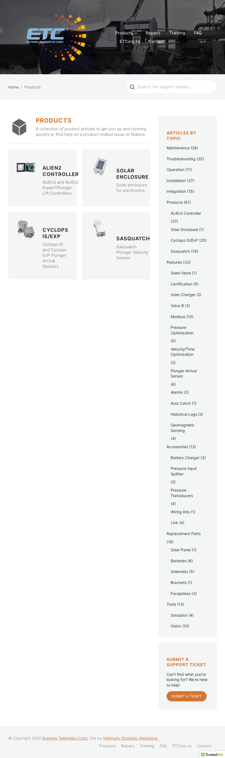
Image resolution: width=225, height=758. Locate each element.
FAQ (198, 32)
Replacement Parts (184, 533)
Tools (171, 604)
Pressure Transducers (182, 493)
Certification (181, 284)
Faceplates (180, 593)
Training (177, 32)
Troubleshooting (181, 158)
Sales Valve (181, 273)
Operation (175, 169)
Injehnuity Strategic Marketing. (130, 738)
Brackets (179, 582)
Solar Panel (181, 549)
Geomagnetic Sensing (183, 428)
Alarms (177, 392)
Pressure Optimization (182, 330)
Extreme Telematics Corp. (65, 738)
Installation (176, 180)
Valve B (177, 305)
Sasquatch (180, 251)
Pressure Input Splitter (184, 471)
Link (174, 522)
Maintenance (178, 147)
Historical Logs (184, 414)
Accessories (177, 446)
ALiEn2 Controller (186, 213)
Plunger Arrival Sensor (184, 373)
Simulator (179, 615)
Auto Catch (181, 403)
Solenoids (179, 571)
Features (174, 262)
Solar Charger (183, 294)
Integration (176, 191)
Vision (176, 626)
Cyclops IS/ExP (184, 240)
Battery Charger (185, 457)
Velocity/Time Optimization (183, 352)
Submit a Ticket (186, 696)
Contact (156, 41)
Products (124, 32)
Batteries (179, 560)
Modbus (178, 316)
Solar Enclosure (184, 229)
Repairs (153, 32)
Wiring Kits (180, 511)
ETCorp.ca (130, 41)
